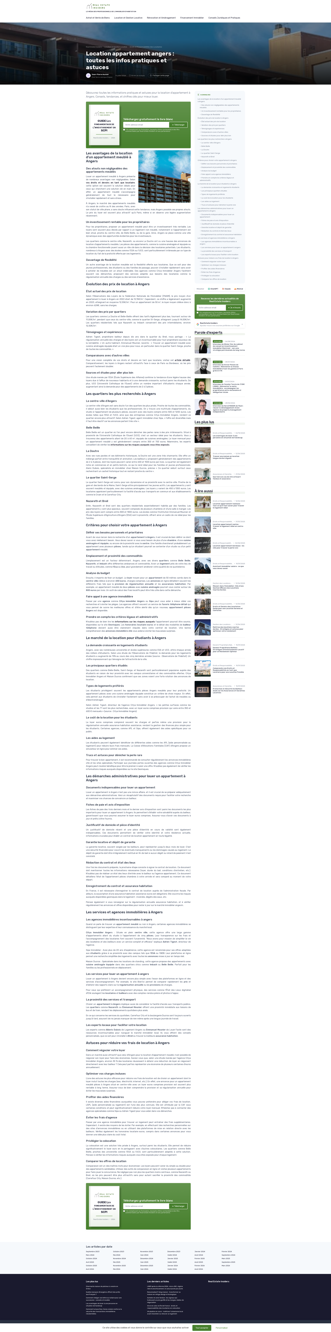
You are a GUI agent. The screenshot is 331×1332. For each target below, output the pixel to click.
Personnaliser (222, 1328)
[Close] (212, 647)
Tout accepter (201, 1328)
